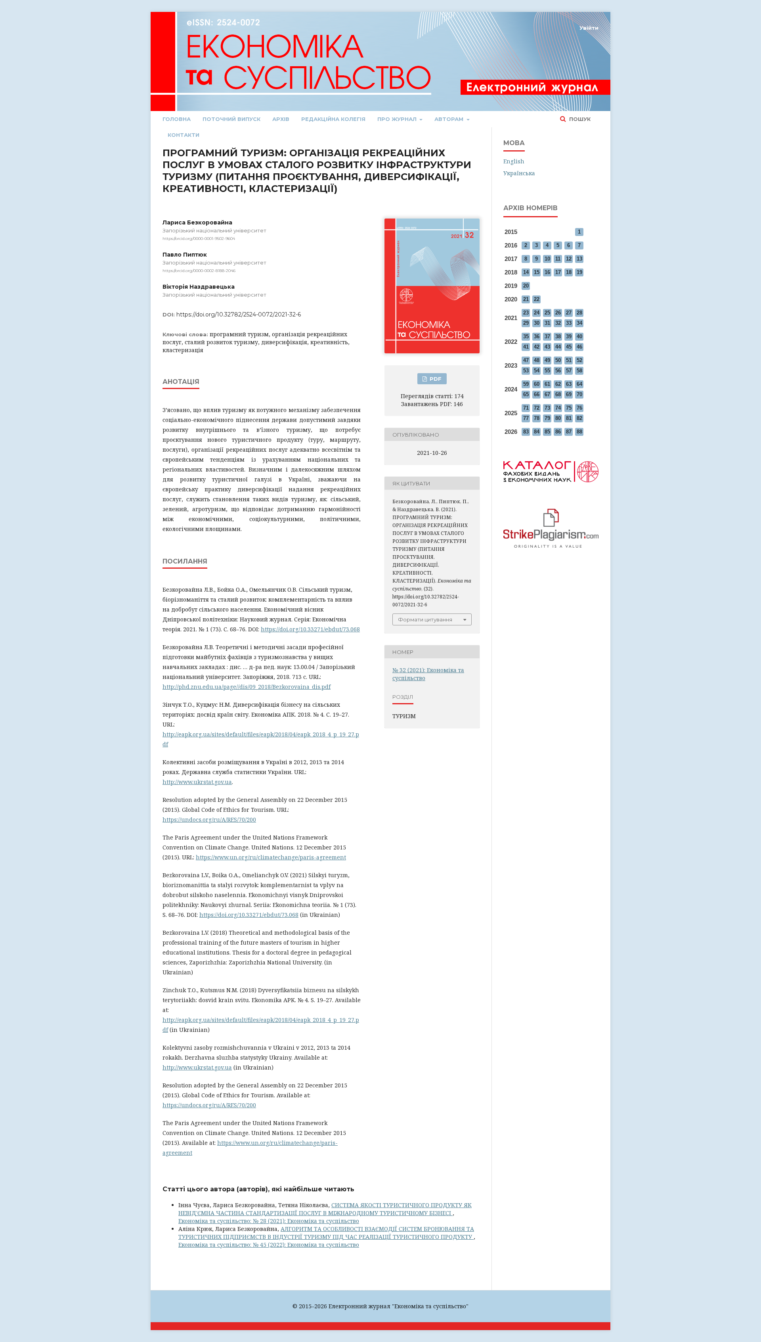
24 (536, 313)
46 (579, 347)
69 (569, 394)
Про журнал (397, 119)
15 (536, 272)
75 (569, 408)
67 (547, 394)
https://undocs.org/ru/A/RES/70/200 (209, 819)
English (513, 161)
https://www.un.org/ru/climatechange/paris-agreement (271, 857)
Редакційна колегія (333, 119)
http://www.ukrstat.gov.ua (197, 782)
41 (526, 347)
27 (569, 313)
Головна (177, 119)
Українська (519, 173)
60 (536, 384)
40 (579, 336)
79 (547, 418)
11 (557, 259)
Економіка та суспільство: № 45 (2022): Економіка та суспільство (268, 1244)
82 (579, 418)
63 (569, 384)
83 (526, 432)
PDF (435, 379)
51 (569, 360)
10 (547, 259)
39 (569, 336)
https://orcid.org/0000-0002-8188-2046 (199, 270)
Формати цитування (425, 619)
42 (536, 347)
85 (547, 432)
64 (579, 384)
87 (569, 432)
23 (526, 313)
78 (536, 418)
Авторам (449, 119)
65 (526, 394)
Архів (280, 119)
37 (547, 336)
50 (558, 360)
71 (526, 408)
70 (579, 394)
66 (536, 394)
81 (569, 418)
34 (579, 323)
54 (536, 371)
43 (547, 347)
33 (569, 323)
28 (579, 313)
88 (579, 432)
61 (547, 384)
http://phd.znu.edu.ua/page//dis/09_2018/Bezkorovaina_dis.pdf (247, 686)
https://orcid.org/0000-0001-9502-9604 (199, 238)
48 (536, 360)
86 (558, 432)
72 (536, 408)
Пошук (579, 119)
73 (547, 408)
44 (558, 347)
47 (526, 360)
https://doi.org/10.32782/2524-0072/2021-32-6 (238, 314)
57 (569, 371)
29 (526, 323)
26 (558, 313)
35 (526, 336)
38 (558, 336)
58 (579, 371)
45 (569, 347)
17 (558, 272)
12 (569, 259)
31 (547, 323)
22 (536, 299)
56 (558, 371)
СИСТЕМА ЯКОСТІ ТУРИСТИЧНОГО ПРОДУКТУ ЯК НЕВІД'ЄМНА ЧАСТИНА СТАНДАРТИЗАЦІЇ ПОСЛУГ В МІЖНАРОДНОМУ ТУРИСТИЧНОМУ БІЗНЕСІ (325, 1209)
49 (547, 360)
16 (547, 272)
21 (526, 299)
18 (569, 272)
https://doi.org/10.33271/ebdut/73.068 (310, 629)
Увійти (588, 28)
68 (558, 394)
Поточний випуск (231, 119)
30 (536, 323)
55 (547, 371)
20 (526, 286)
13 (579, 259)
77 (526, 418)
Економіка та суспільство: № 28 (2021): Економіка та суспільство (268, 1221)
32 (558, 323)
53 (526, 371)
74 (558, 408)
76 (579, 408)
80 (558, 418)
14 (526, 272)
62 (558, 384)
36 (536, 336)
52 (579, 360)
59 (526, 384)
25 (547, 313)
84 (536, 432)
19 (579, 272)
